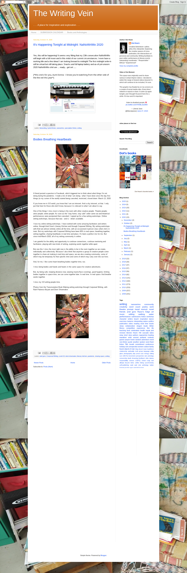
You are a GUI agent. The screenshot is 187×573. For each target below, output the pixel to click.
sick (126, 347)
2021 (124, 214)
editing (131, 314)
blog (136, 349)
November (128, 220)
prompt (130, 309)
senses (131, 360)
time (146, 324)
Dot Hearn (135, 43)
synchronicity (149, 363)
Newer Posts (38, 363)
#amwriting (43, 128)
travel (137, 309)
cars (142, 353)
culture (146, 347)
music (122, 314)
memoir (144, 309)
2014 (124, 275)
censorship (123, 358)
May (125, 242)
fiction (143, 317)
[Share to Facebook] (51, 125)
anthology (145, 365)
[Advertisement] (150, 414)
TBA (126, 344)
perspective (140, 356)
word (142, 324)
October (127, 223)
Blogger (103, 555)
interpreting (138, 321)
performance (125, 316)
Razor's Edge (143, 312)
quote (130, 342)
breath (131, 344)
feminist (122, 367)
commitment (139, 344)
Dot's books (128, 153)
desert (141, 349)
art (152, 312)
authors (135, 335)
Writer (151, 326)
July (125, 238)
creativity (123, 307)
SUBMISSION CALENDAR (51, 32)
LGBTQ (137, 360)
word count (134, 307)
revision (122, 333)
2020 (124, 217)
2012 (124, 281)
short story (128, 335)
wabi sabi (133, 365)
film (148, 328)
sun (121, 356)
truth (136, 351)
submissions (136, 317)
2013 (124, 278)
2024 (124, 204)
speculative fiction (71, 128)
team (145, 349)
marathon (123, 337)
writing (79, 128)
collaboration (130, 326)
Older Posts (106, 363)
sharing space (99, 356)
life (153, 328)
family (151, 347)
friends (122, 312)
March (126, 248)
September (128, 235)
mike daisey (150, 358)
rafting (152, 353)
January (127, 255)
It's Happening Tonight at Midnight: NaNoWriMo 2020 (68, 44)
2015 (124, 271)
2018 (124, 262)
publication (124, 324)
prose (138, 353)
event (152, 340)
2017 (124, 265)
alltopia (122, 363)
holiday (122, 347)
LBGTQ (125, 356)
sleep (122, 326)
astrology (151, 356)
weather (136, 342)
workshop (150, 317)
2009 (124, 291)
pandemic (91, 356)
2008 (124, 294)
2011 (124, 284)
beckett (141, 367)
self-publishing (124, 365)
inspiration (144, 319)
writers (130, 319)
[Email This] (43, 125)
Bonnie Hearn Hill (133, 333)
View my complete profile (129, 66)
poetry (145, 307)
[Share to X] (49, 125)
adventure (145, 340)
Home (33, 32)
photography (128, 353)
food (128, 330)
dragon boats (142, 326)
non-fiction (123, 342)
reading (136, 324)
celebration (135, 330)
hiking (142, 363)
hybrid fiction (52, 128)
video (131, 324)
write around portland (137, 337)
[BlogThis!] (46, 125)
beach (136, 319)
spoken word (144, 342)
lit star (132, 349)
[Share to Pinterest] (54, 125)
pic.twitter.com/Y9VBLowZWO (137, 105)
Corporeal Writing (52, 356)
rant (152, 360)
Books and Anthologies (77, 32)
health (142, 330)
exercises (123, 321)
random (138, 340)
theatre (123, 309)
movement (131, 356)
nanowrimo (60, 128)
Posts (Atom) (48, 367)
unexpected (133, 347)
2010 (124, 287)
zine (139, 365)
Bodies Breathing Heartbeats (52, 139)
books (151, 324)
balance (130, 321)
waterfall (136, 367)
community (149, 304)
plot (152, 330)
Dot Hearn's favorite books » (144, 191)
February (127, 251)
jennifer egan (129, 367)
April (126, 245)
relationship (123, 351)
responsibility (124, 360)
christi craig (146, 360)
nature (145, 321)
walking (141, 314)
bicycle (127, 363)
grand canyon (125, 340)
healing (151, 335)
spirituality (131, 351)
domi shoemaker (70, 356)
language (147, 351)
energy (146, 353)
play (134, 353)
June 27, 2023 (142, 111)
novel (151, 309)
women (140, 347)
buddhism (150, 349)
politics (151, 321)
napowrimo (143, 335)
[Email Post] (39, 125)
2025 (124, 201)
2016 (124, 268)
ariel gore (43, 356)
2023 (124, 208)
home (132, 340)
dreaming (135, 358)
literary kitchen (82, 356)
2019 (124, 259)
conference (149, 344)
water (151, 314)
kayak (148, 330)
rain (145, 356)
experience (141, 328)
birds (132, 363)
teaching (123, 330)
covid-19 (62, 356)
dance (151, 319)
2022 (124, 211)
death (129, 358)
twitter (152, 365)
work (152, 307)
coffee (137, 363)
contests (151, 337)
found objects (125, 349)
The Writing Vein (63, 13)
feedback (142, 358)
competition (130, 328)
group (141, 351)
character (123, 319)
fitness (122, 328)
